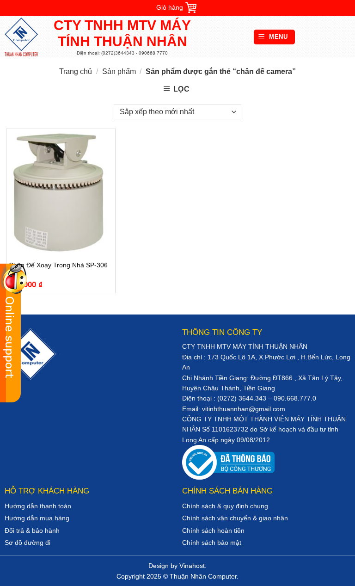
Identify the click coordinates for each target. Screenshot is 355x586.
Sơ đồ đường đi (27, 542)
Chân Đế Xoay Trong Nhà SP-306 (58, 265)
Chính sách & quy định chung (225, 506)
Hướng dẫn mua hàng (37, 518)
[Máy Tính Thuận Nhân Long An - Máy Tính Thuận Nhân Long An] (25, 37)
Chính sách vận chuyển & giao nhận (235, 518)
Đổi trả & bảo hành (32, 530)
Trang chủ (75, 71)
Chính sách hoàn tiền (213, 530)
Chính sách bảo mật (211, 542)
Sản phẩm (119, 71)
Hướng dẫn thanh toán (38, 506)
